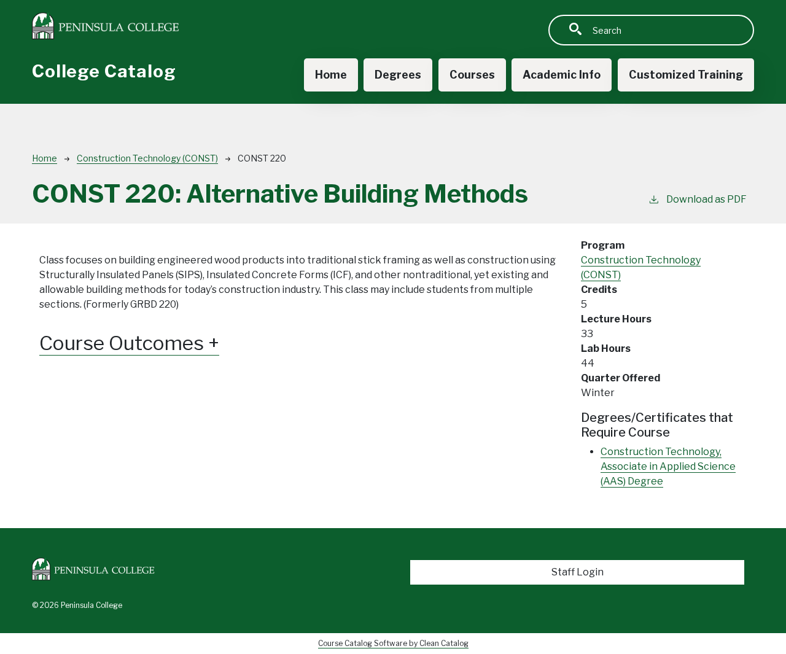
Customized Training (686, 74)
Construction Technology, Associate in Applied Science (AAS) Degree (668, 466)
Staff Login (577, 572)
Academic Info (562, 74)
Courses (472, 74)
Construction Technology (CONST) (147, 158)
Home (331, 74)
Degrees (398, 74)
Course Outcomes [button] (123, 343)
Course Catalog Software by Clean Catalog (393, 643)
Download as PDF (706, 199)
